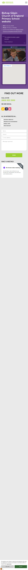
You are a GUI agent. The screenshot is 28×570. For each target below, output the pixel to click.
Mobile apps (7, 123)
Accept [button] (20, 566)
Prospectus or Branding (10, 121)
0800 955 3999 (8, 100)
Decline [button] (7, 566)
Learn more (9, 564)
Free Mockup (7, 125)
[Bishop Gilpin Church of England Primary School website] (14, 54)
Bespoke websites (8, 119)
